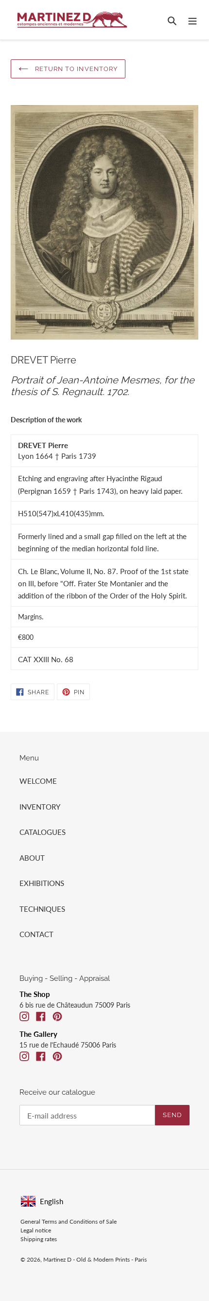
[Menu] (192, 19)
